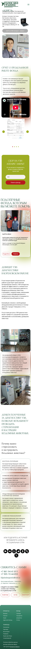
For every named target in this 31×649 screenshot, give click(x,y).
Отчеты (18, 620)
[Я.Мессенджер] (5, 551)
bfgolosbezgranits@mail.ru (10, 577)
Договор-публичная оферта (10, 644)
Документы (19, 618)
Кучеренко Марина (15, 646)
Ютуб (15, 595)
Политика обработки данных (10, 642)
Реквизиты (5, 633)
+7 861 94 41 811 (9, 571)
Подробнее (6, 254)
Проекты (5, 613)
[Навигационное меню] (28, 4)
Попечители (6, 627)
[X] (16, 555)
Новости (5, 615)
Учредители (19, 615)
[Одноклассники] (23, 551)
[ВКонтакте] (10, 551)
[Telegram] (18, 551)
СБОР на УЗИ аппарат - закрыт (15, 31)
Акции (4, 618)
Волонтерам (6, 631)
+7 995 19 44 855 (9, 574)
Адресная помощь (7, 620)
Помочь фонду (15, 182)
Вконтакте (26, 595)
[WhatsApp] (14, 551)
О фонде (18, 613)
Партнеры (5, 629)
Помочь (15, 254)
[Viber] (27, 551)
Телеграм (5, 595)
